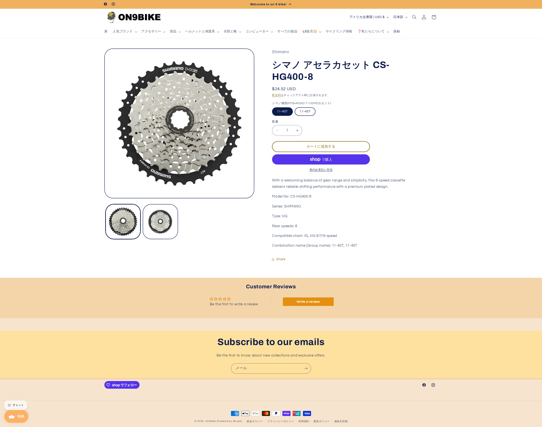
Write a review (308, 301)
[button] (124, 31)
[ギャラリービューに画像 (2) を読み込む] (160, 221)
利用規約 (304, 421)
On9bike (210, 421)
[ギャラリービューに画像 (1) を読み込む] (123, 221)
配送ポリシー (322, 421)
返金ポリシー (255, 421)
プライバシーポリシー (280, 421)
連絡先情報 (341, 421)
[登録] (306, 368)
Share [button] (280, 259)
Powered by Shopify (229, 421)
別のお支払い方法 (321, 170)
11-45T (305, 111)
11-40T (282, 111)
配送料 (276, 95)
